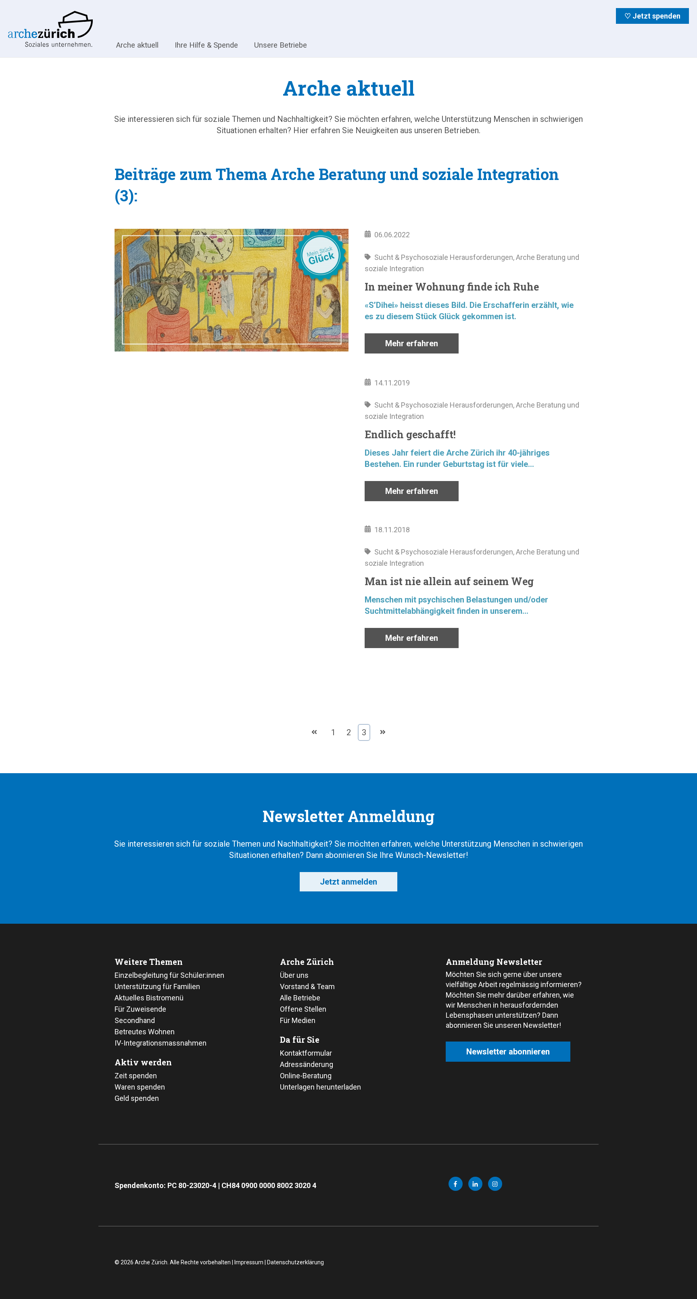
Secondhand (135, 1020)
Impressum (248, 1262)
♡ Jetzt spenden (652, 16)
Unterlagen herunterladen (320, 1087)
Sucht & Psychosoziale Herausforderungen (443, 257)
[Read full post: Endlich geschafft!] (231, 439)
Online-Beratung (306, 1075)
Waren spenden (140, 1087)
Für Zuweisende (140, 1009)
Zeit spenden (136, 1075)
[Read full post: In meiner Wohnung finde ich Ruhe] (231, 291)
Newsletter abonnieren (508, 1051)
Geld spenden (137, 1098)
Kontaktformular (306, 1053)
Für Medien (297, 1020)
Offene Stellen (303, 1009)
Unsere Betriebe (280, 45)
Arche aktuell (137, 45)
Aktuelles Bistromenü (149, 998)
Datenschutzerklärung (295, 1262)
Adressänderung (306, 1064)
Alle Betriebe (300, 998)
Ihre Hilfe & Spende (206, 45)
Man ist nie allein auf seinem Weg (449, 581)
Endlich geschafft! (410, 434)
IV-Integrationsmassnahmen (161, 1043)
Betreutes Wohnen (145, 1031)
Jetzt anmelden (348, 882)
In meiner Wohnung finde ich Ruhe (452, 286)
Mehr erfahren (411, 343)
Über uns (294, 975)
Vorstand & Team (307, 986)
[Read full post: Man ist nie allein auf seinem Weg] (231, 586)
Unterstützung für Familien (157, 986)
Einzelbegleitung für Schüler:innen (169, 975)
